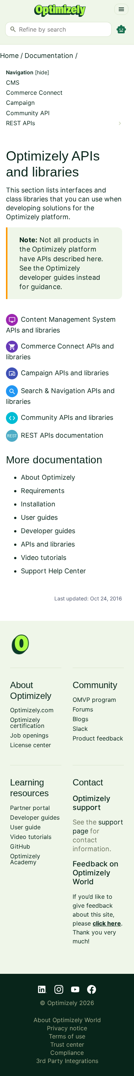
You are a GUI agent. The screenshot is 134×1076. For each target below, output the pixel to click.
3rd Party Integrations (67, 1060)
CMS (12, 82)
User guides (39, 517)
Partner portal (30, 807)
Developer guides (48, 531)
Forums (83, 709)
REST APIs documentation (62, 435)
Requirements (42, 491)
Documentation (49, 55)
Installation (38, 504)
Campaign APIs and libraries (65, 373)
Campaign (20, 102)
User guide (25, 827)
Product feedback (98, 738)
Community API (28, 113)
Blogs (80, 719)
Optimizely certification (27, 722)
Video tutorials (43, 557)
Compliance (67, 1052)
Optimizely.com (32, 710)
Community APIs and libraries (67, 417)
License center (30, 745)
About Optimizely (48, 477)
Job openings (29, 735)
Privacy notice (67, 1028)
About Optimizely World (67, 1020)
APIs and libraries (48, 544)
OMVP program (94, 699)
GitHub (20, 846)
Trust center (67, 1044)
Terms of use (67, 1036)
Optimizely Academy (25, 859)
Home (9, 55)
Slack (80, 728)
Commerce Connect (34, 92)
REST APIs (20, 123)
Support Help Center (53, 571)
